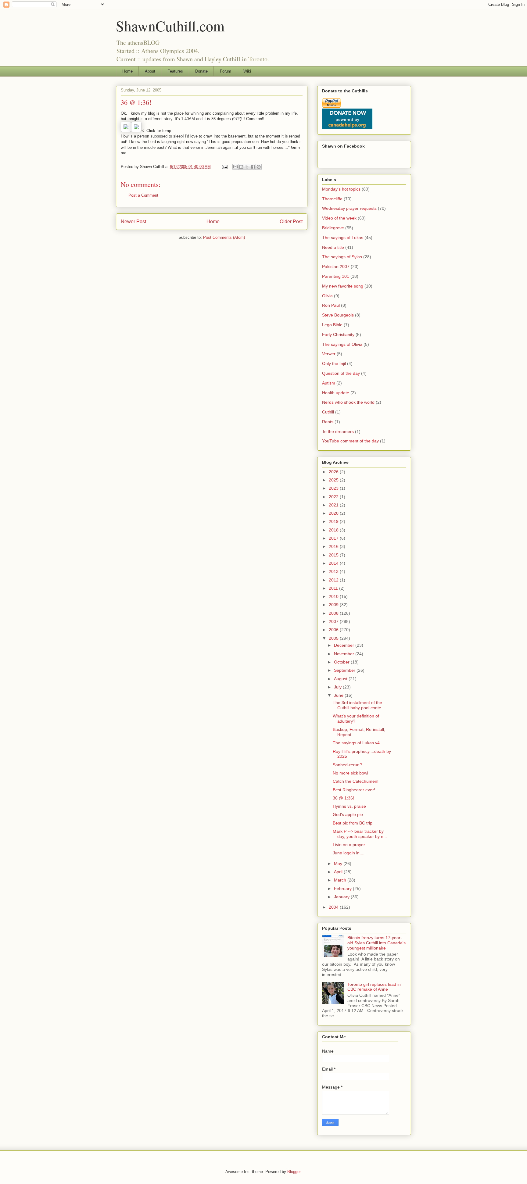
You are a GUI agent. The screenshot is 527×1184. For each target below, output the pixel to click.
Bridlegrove (333, 227)
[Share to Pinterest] (259, 167)
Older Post (291, 221)
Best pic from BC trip (353, 823)
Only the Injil (334, 363)
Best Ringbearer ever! (354, 789)
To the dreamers (338, 431)
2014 (334, 563)
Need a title (333, 247)
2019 (334, 521)
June (339, 695)
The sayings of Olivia (342, 344)
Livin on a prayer (349, 844)
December (344, 645)
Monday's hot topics (341, 189)
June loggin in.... (348, 852)
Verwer (328, 353)
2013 (334, 571)
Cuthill (328, 412)
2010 (334, 596)
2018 (334, 530)
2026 (334, 471)
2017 (334, 538)
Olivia (327, 295)
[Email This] (235, 167)
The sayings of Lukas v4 (356, 742)
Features (175, 71)
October (342, 662)
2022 (334, 496)
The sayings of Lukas (342, 237)
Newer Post (133, 221)
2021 (334, 505)
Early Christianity (338, 334)
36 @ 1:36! (343, 798)
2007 (334, 621)
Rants (327, 421)
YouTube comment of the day (350, 440)
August (341, 678)
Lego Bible (332, 324)
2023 (334, 488)
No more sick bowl (350, 773)
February (343, 888)
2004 (334, 907)
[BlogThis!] (241, 167)
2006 (334, 629)
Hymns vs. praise (349, 806)
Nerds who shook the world (348, 402)
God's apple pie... (350, 814)
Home (127, 71)
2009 (334, 604)
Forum (225, 71)
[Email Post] (224, 166)
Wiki (247, 71)
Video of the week (339, 218)
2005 (334, 638)
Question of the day (341, 373)
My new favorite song (342, 286)
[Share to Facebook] (253, 167)
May (338, 863)
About (150, 71)
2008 (334, 613)
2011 (334, 588)
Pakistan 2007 (336, 266)
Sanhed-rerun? (347, 764)
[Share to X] (247, 167)
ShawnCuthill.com (170, 25)
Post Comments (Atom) (224, 237)
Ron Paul (331, 305)
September (345, 670)
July (338, 687)
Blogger (293, 1171)
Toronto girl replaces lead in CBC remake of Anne (374, 987)
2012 (334, 580)
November (344, 653)
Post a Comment (143, 195)
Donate (201, 71)
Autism (328, 383)
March (340, 880)
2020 (334, 513)
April (339, 871)
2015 (334, 555)
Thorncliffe (332, 198)
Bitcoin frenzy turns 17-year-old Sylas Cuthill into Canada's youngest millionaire (376, 942)
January (342, 896)
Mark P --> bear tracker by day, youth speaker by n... (360, 834)
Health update (335, 392)
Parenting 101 (335, 276)
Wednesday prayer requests (349, 208)
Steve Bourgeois (338, 315)
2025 (334, 480)
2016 (334, 546)
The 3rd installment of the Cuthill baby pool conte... (359, 705)
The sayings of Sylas (342, 256)
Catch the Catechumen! (355, 781)
